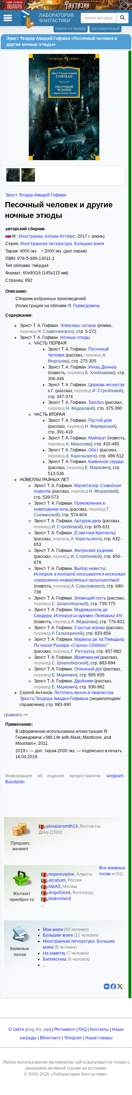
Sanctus (96, 402)
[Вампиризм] (86, 657)
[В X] (120, 986)
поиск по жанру (70, 28)
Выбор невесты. (80, 574)
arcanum (57, 880)
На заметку (54, 953)
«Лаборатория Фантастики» (78, 1074)
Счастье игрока (89, 627)
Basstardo (15, 781)
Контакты (99, 1029)
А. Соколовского (87, 586)
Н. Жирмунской (100, 426)
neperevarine (61, 874)
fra (38, 1029)
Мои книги (53, 929)
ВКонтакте (50, 1037)
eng (30, 1029)
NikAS (55, 886)
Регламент (64, 1029)
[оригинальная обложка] (13, 180)
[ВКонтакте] (106, 986)
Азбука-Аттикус (60, 236)
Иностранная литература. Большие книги (62, 243)
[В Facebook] (113, 986)
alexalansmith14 (62, 826)
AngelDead (59, 892)
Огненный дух (88, 669)
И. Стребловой (107, 390)
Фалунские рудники (93, 550)
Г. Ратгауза (82, 651)
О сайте (16, 1029)
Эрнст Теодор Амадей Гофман (36, 195)
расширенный (105, 28)
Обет (93, 450)
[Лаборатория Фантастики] (28, 19)
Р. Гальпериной (67, 633)
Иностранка (31, 236)
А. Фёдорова (83, 621)
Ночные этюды (75, 337)
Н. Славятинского (55, 331)
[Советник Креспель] (94, 532)
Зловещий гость (90, 598)
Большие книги (58, 935)
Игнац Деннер (102, 367)
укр (46, 1029)
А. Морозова (78, 444)
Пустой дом (100, 420)
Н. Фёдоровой (80, 408)
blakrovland (60, 898)
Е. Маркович (97, 467)
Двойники (83, 681)
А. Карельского (80, 456)
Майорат (97, 438)
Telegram (73, 1037)
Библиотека (55, 959)
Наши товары (99, 1037)
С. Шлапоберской (69, 603)
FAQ (82, 1029)
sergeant (114, 775)
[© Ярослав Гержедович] (28, 180)
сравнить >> (16, 714)
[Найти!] (122, 18)
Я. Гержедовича (84, 305)
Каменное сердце (106, 461)
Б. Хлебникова (99, 372)
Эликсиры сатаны (78, 325)
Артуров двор (87, 520)
